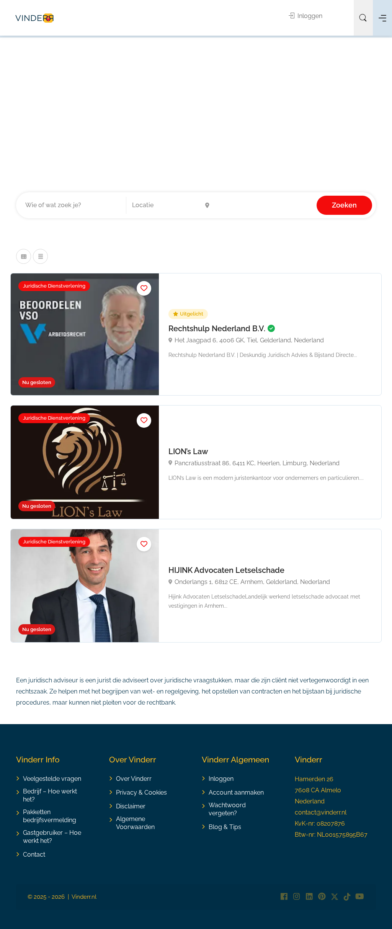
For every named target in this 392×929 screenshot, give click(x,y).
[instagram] (296, 897)
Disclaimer (130, 806)
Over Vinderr (134, 778)
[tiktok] (347, 897)
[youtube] (359, 897)
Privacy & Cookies (141, 792)
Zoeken (344, 205)
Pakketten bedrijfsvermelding (49, 816)
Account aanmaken (236, 792)
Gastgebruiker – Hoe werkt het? (52, 836)
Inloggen (309, 16)
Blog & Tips (225, 827)
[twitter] (334, 897)
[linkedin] (309, 897)
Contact (34, 854)
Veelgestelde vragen (52, 778)
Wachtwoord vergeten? (227, 809)
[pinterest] (322, 897)
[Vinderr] (34, 18)
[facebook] (284, 897)
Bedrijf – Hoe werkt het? (50, 795)
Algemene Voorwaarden (135, 823)
